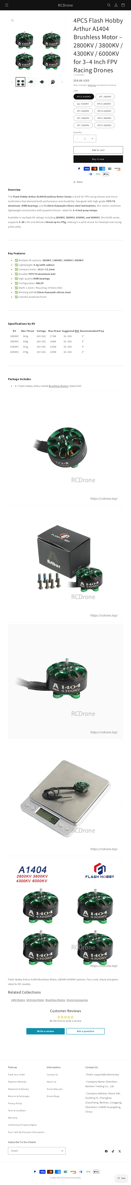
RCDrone (60, 1178)
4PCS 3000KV (104, 125)
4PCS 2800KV (104, 103)
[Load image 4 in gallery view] (53, 82)
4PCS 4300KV (84, 96)
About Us (51, 1081)
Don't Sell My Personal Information (26, 1132)
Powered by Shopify (72, 1178)
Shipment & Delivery (18, 1089)
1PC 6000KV (83, 110)
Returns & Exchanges (18, 1096)
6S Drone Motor (35, 1000)
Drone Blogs (53, 1096)
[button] (6, 5)
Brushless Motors (59, 386)
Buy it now (98, 159)
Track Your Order (16, 1074)
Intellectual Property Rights (22, 1124)
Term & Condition (17, 1110)
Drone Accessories (77, 1000)
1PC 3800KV (83, 118)
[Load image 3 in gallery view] (42, 82)
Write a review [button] (45, 1031)
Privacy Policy (15, 1103)
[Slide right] (62, 81)
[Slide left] (11, 81)
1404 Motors (18, 1000)
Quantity (77, 132)
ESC (77, 331)
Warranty (12, 1117)
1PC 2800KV (105, 96)
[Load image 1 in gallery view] (20, 82)
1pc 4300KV (83, 103)
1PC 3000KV (83, 125)
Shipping (92, 85)
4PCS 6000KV (104, 110)
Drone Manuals (54, 1089)
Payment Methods (17, 1081)
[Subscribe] (61, 1151)
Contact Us (52, 1074)
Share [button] (80, 181)
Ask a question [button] (85, 1031)
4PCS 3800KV (104, 118)
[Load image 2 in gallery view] (31, 82)
